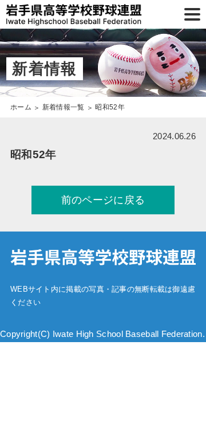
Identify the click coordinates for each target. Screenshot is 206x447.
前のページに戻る (103, 200)
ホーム (20, 107)
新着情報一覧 (63, 107)
